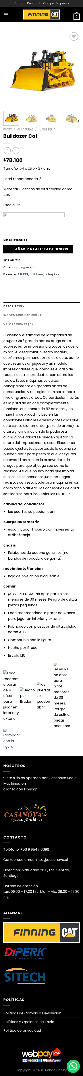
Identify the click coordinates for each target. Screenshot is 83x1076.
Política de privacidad (22, 1030)
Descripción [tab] (14, 306)
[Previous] (10, 69)
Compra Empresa (56, 3)
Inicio (7, 129)
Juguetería (47, 129)
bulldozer (36, 274)
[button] (73, 1066)
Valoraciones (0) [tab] (18, 324)
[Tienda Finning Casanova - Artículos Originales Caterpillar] (41, 14)
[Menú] (6, 14)
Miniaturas (25, 129)
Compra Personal (27, 3)
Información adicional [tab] (23, 315)
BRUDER (23, 274)
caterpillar (51, 274)
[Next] (73, 69)
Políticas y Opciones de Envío (28, 1021)
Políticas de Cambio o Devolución (32, 1013)
